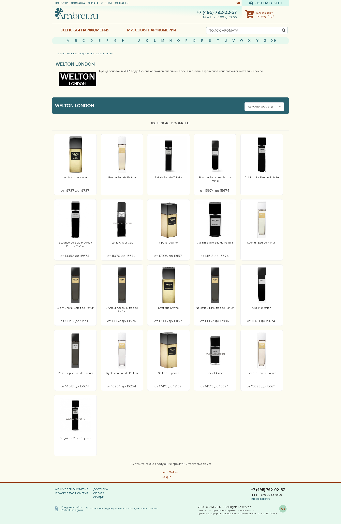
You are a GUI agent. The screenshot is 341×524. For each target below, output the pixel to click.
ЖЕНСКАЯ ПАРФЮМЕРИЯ (85, 30)
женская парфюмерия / (81, 53)
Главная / (61, 53)
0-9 (273, 41)
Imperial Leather (168, 242)
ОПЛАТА (93, 3)
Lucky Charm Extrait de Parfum (75, 308)
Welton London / (105, 53)
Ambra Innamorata (75, 177)
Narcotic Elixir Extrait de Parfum (215, 308)
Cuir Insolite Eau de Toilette (262, 177)
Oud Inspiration (261, 308)
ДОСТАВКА (78, 3)
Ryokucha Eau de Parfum (122, 373)
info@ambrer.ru (260, 498)
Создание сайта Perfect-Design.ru (72, 509)
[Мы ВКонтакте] (238, 3)
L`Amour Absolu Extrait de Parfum (122, 309)
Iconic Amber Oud (122, 242)
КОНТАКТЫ (121, 3)
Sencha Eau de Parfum (261, 373)
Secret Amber (215, 373)
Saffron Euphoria (168, 373)
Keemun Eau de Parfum (261, 242)
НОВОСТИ (61, 3)
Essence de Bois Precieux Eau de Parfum (75, 244)
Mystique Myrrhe (168, 308)
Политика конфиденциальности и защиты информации (123, 508)
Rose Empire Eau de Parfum (75, 373)
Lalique (166, 477)
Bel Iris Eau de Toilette (169, 177)
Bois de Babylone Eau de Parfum (215, 179)
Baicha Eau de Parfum (122, 177)
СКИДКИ (106, 3)
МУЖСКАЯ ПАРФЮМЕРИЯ (151, 30)
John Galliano (170, 472)
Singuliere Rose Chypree (75, 438)
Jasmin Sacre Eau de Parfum (215, 242)
